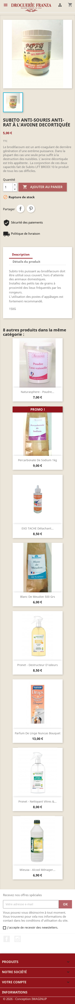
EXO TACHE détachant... (38, 528)
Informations (14, 992)
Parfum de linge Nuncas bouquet (37, 733)
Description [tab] (21, 254)
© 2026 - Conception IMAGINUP (25, 999)
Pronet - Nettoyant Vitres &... (37, 801)
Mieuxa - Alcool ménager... (37, 870)
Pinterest (31, 209)
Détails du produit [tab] (26, 262)
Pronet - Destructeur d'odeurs (37, 665)
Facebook (6, 939)
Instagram (17, 939)
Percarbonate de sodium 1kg (37, 460)
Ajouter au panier (43, 187)
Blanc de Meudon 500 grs (37, 597)
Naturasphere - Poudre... (37, 392)
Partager (20, 209)
